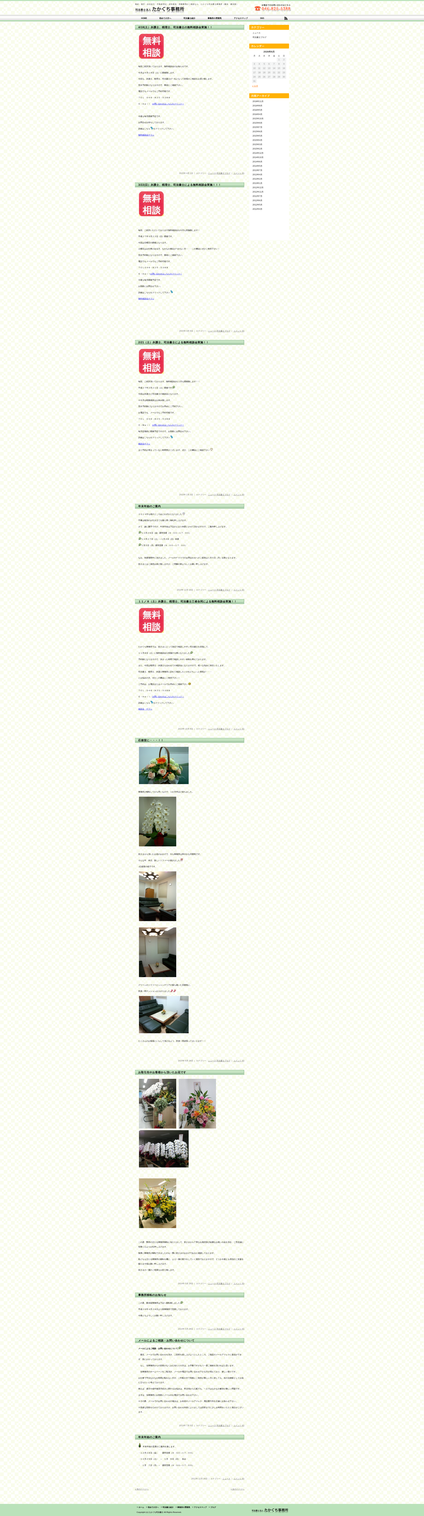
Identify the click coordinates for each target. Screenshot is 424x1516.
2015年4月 (257, 140)
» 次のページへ (237, 1489)
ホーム (141, 1507)
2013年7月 (257, 170)
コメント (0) (238, 173)
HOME (144, 18)
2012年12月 (258, 187)
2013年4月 (257, 174)
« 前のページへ (142, 1489)
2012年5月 (257, 205)
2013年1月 (257, 183)
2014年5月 (257, 166)
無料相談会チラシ (146, 135)
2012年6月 (257, 200)
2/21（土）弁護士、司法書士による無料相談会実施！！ (173, 342)
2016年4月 (257, 114)
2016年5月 (257, 110)
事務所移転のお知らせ (152, 1295)
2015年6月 (257, 131)
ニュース (212, 173)
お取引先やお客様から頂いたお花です (162, 1072)
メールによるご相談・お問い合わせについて (166, 1340)
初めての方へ (165, 18)
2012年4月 (257, 209)
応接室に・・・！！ (151, 740)
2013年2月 (257, 179)
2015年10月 (258, 118)
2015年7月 (257, 127)
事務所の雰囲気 (215, 18)
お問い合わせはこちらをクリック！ (168, 104)
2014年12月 (258, 153)
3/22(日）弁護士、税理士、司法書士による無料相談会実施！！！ (179, 184)
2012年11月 (258, 192)
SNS (262, 18)
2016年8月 (257, 106)
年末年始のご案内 (149, 506)
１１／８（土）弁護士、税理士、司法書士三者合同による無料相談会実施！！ (187, 601)
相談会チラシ (144, 444)
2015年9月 (257, 123)
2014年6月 (257, 162)
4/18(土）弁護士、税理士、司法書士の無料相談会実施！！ (175, 27)
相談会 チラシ (145, 709)
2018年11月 (258, 101)
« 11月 (255, 86)
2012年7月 (257, 196)
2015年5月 (257, 136)
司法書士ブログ (223, 173)
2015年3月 (257, 144)
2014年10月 (258, 157)
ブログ (213, 1507)
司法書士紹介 (189, 18)
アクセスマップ (241, 18)
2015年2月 (257, 149)
